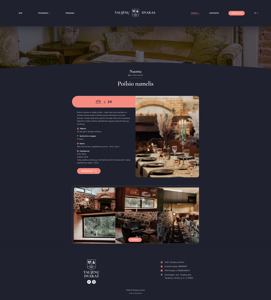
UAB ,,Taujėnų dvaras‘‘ (175, 262)
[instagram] (94, 282)
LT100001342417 (183, 270)
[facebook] (89, 282)
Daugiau (135, 240)
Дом (129, 75)
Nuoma (135, 71)
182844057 (182, 266)
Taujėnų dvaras (138, 290)
